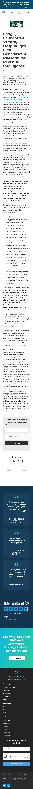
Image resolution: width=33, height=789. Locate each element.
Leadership (6, 732)
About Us (6, 724)
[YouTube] (8, 785)
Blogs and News (8, 707)
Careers (5, 726)
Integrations (7, 716)
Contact (5, 729)
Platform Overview (9, 687)
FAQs (5, 713)
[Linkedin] (4, 785)
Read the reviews (10, 619)
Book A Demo (16, 658)
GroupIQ (6, 699)
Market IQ (6, 690)
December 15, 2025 (10, 71)
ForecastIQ (6, 696)
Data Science (7, 735)
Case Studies (7, 710)
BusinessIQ (6, 693)
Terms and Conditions (15, 780)
